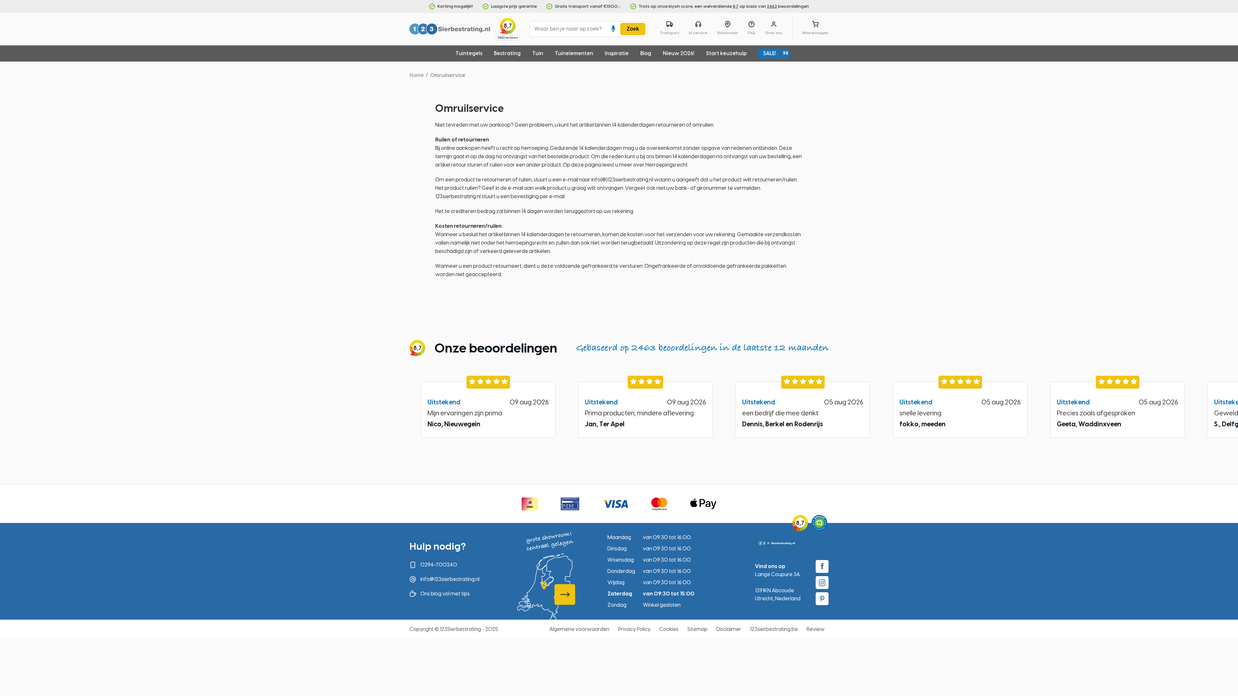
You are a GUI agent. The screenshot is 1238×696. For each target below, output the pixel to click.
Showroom (727, 33)
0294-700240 (438, 565)
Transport (669, 33)
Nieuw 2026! (678, 53)
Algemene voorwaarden (579, 629)
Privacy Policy (634, 629)
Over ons (773, 33)
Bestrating (507, 53)
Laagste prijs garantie (514, 6)
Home (416, 75)
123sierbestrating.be (774, 629)
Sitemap (697, 629)
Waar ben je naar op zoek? (568, 29)
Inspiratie (617, 53)
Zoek (633, 29)
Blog (645, 53)
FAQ (751, 33)
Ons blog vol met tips (445, 594)
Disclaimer (728, 629)
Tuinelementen (574, 53)
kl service (698, 33)
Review (816, 629)
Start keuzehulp (726, 53)
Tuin (537, 53)
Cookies (669, 629)
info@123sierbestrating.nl (449, 579)
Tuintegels (469, 53)
